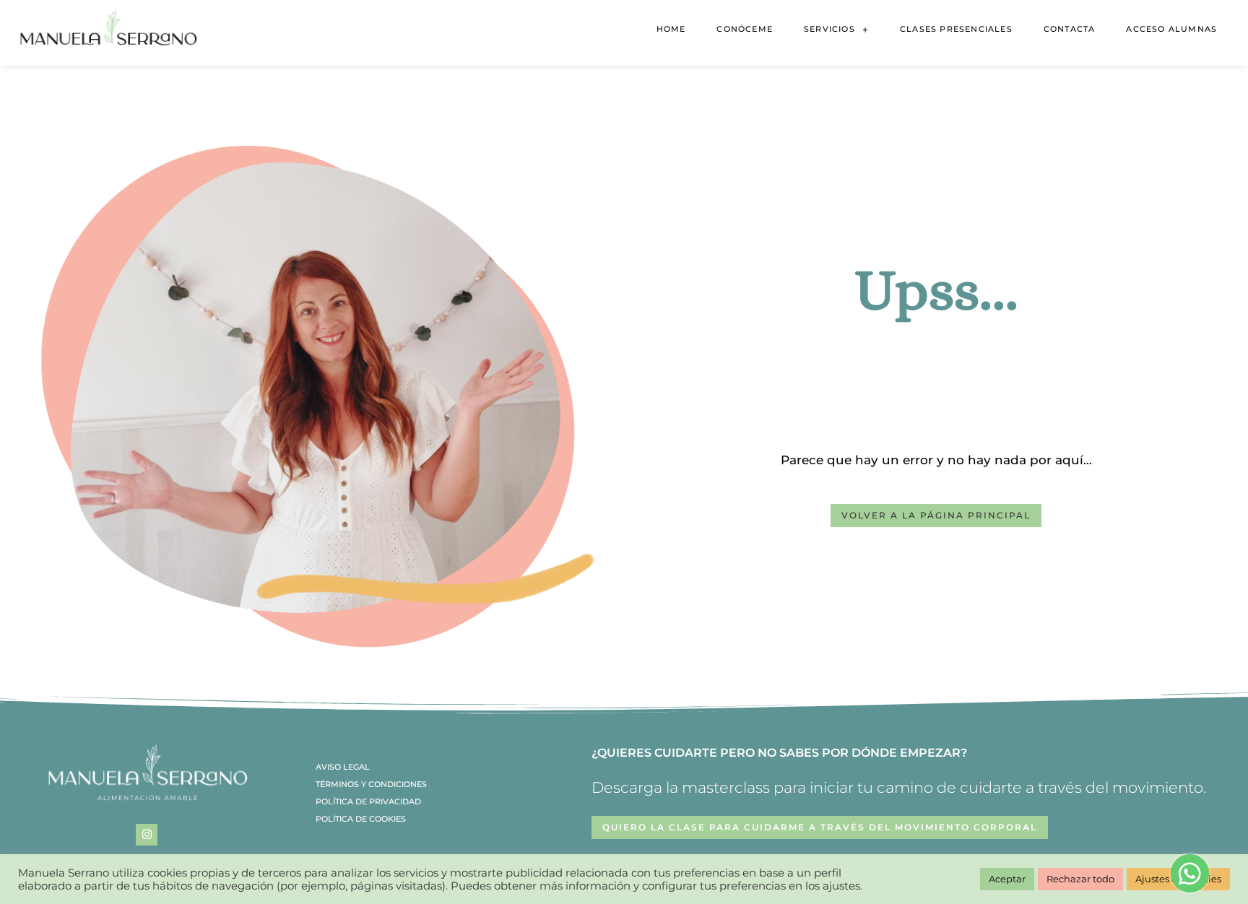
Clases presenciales (956, 29)
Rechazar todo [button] (1080, 879)
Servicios (829, 29)
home (671, 29)
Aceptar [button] (1007, 879)
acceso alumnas (1171, 29)
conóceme (744, 29)
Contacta (1070, 29)
